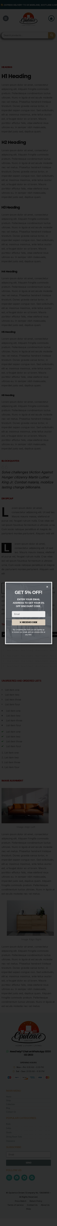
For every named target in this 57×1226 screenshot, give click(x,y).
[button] (47, 587)
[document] (28, 613)
